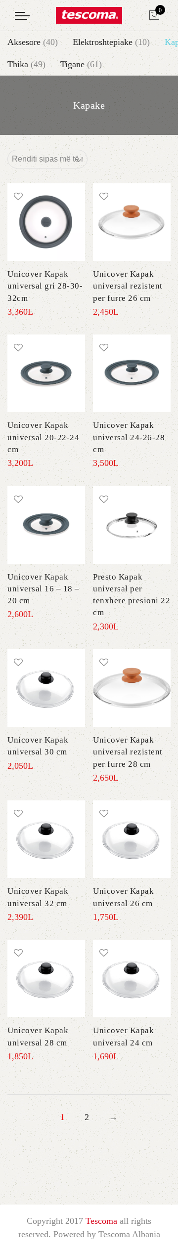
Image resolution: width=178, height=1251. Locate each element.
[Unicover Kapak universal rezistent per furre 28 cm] (132, 688)
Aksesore (24, 42)
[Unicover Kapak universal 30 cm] (46, 688)
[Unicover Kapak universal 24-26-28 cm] (132, 373)
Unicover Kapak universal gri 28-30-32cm (45, 286)
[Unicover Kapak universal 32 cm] (46, 839)
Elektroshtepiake (103, 42)
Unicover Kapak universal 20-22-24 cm (43, 437)
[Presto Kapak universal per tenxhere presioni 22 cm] (132, 525)
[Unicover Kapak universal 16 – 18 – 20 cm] (46, 525)
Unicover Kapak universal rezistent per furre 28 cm (128, 752)
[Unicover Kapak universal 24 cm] (132, 978)
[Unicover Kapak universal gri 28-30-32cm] (46, 222)
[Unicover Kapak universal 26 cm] (132, 839)
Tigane (72, 64)
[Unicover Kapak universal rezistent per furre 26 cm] (132, 222)
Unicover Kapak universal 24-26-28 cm (129, 437)
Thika (17, 64)
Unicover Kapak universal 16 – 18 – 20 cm (43, 589)
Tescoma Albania (129, 1234)
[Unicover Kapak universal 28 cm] (46, 978)
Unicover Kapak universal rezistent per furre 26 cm (128, 286)
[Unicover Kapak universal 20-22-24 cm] (46, 373)
